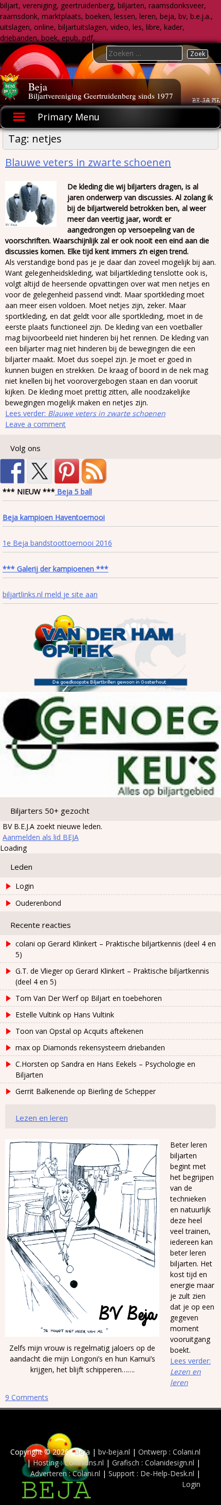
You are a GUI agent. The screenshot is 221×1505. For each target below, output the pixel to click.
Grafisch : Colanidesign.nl (153, 1462)
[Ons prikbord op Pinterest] (66, 471)
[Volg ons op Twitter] (39, 471)
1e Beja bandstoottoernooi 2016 (57, 543)
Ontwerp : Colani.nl (169, 1452)
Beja (37, 87)
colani (25, 943)
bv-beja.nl (114, 1452)
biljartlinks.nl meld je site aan (50, 594)
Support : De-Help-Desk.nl (151, 1473)
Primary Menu (69, 117)
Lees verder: (85, 413)
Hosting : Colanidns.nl (68, 1462)
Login (24, 886)
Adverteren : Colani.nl (65, 1473)
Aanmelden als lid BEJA (41, 837)
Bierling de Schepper (122, 1091)
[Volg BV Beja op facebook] (12, 471)
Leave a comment (35, 424)
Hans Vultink (93, 1014)
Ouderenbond (38, 903)
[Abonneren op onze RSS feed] (94, 471)
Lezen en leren (41, 1118)
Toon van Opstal (43, 1031)
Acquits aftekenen (113, 1031)
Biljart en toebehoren (126, 998)
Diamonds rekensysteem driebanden (104, 1047)
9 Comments (26, 1397)
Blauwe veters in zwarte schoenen (88, 162)
